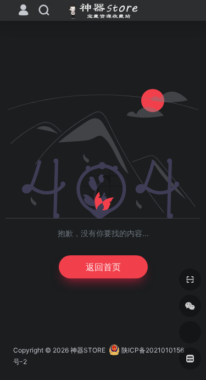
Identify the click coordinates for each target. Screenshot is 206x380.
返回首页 (103, 266)
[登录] (23, 11)
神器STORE (87, 350)
